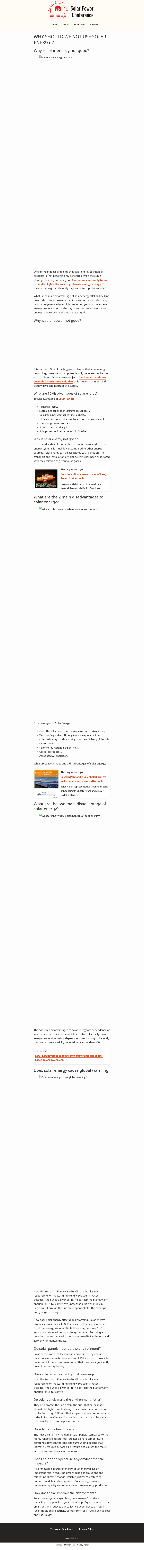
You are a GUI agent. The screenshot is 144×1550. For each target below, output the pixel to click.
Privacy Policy (82, 1545)
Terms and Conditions (65, 1545)
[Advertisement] (72, 344)
